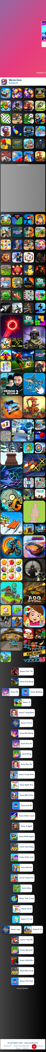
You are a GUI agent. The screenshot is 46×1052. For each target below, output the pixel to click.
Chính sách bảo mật (21, 1045)
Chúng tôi (7, 1045)
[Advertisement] (23, 1013)
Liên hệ (25, 1048)
